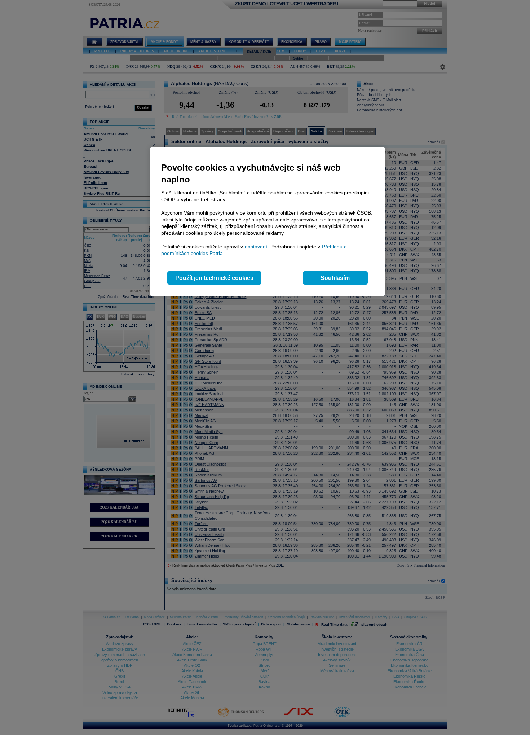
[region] (267, 221)
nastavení (256, 247)
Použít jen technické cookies (214, 278)
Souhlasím (335, 278)
